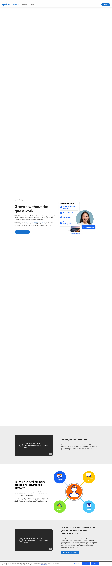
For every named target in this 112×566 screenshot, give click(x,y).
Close (95, 563)
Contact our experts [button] (22, 232)
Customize (76, 563)
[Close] (109, 563)
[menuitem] (15, 4)
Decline (85, 563)
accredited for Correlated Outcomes (35, 222)
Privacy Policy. (44, 564)
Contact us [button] (105, 4)
